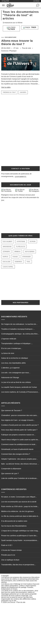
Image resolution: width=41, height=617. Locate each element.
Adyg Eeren (29, 251)
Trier (33, 27)
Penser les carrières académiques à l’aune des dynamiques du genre (18, 536)
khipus (5, 256)
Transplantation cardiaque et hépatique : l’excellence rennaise (16, 344)
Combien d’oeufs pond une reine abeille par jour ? (20, 425)
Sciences (4, 51)
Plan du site (21, 602)
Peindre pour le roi (8, 555)
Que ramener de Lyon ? (10, 473)
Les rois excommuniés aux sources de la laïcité (18, 502)
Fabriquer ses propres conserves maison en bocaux (17, 435)
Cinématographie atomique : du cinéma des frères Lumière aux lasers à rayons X (19, 334)
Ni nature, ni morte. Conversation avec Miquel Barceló (18, 497)
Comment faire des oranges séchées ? (15, 454)
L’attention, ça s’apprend (10, 368)
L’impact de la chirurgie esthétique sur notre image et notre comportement (20, 531)
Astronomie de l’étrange (10, 377)
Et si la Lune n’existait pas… (11, 348)
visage (15, 256)
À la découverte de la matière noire (14, 521)
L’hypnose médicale (8, 339)
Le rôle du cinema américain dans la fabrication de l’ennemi (20, 516)
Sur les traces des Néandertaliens (13, 526)
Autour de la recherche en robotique (14, 358)
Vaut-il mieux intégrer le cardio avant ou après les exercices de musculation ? (19, 440)
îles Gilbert (7, 241)
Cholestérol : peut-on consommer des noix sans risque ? (19, 415)
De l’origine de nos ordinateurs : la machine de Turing (18, 324)
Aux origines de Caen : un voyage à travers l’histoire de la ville (17, 420)
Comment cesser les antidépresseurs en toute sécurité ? (18, 445)
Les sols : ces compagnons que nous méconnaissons (15, 373)
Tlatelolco (20, 246)
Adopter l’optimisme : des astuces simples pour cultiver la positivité (18, 459)
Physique (13, 51)
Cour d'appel (8, 267)
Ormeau (17, 251)
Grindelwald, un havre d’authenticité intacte (17, 449)
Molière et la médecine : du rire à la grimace (17, 511)
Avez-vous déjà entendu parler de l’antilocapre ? (19, 430)
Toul (28, 261)
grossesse (7, 246)
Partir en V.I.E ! (6, 545)
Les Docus (11, 602)
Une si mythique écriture (10, 560)
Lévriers (6, 251)
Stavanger (26, 256)
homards (18, 261)
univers (23, 92)
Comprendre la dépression (11, 469)
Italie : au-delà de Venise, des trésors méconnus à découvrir (19, 464)
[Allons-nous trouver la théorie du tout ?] (20, 72)
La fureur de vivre (7, 353)
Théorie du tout (9, 92)
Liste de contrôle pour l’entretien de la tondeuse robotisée (19, 478)
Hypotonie (21, 241)
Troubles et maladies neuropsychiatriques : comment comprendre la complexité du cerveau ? (19, 329)
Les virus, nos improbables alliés (13, 363)
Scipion (33, 241)
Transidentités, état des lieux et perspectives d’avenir (17, 565)
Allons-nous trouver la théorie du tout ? (17, 42)
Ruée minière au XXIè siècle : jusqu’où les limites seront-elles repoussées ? (19, 507)
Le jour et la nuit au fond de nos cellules (16, 382)
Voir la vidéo (6, 87)
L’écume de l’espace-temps (11, 550)
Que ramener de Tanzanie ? (11, 410)
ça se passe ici (20, 176)
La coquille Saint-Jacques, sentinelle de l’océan (19, 387)
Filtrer (11, 29)
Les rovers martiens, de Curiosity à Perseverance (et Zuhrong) (19, 392)
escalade (6, 261)
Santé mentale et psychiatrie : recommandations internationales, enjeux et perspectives (19, 541)
